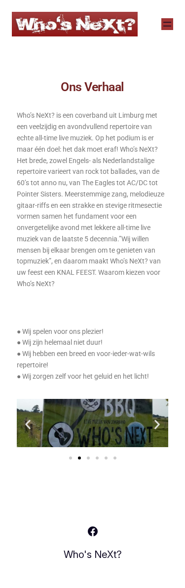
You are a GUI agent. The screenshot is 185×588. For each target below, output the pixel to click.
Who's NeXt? (93, 554)
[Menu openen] (167, 24)
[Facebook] (93, 531)
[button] (28, 425)
